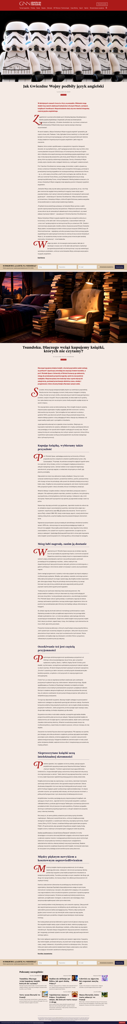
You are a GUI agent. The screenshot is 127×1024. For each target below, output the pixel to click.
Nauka (43, 8)
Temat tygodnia (24, 8)
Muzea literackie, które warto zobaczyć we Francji (89, 997)
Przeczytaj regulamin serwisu (38, 1022)
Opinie (86, 8)
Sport (81, 8)
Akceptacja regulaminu (106, 267)
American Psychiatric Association (57, 887)
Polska (33, 8)
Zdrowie (49, 8)
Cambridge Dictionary (57, 533)
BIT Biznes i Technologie (61, 8)
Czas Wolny (74, 8)
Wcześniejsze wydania (97, 8)
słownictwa (64, 159)
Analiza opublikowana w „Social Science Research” (54, 833)
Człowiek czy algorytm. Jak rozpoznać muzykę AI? (89, 981)
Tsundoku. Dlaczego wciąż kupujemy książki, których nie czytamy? (29, 981)
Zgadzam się (122, 1022)
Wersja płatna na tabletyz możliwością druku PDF (102, 4)
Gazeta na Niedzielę (59, 1017)
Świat (38, 8)
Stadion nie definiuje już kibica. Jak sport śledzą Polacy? (59, 981)
